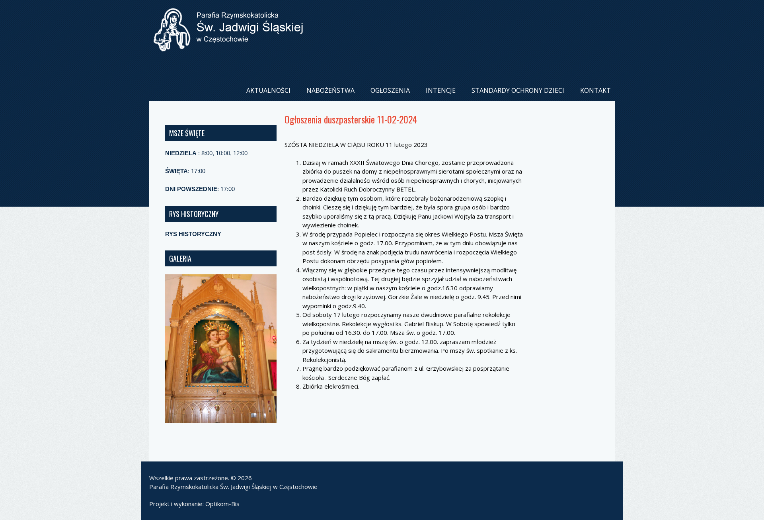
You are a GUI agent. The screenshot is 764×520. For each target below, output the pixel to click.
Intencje (441, 90)
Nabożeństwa (330, 90)
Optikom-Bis (222, 504)
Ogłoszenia (390, 90)
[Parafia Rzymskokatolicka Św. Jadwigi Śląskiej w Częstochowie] (228, 45)
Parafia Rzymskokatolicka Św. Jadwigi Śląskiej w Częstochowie (233, 487)
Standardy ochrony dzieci (518, 90)
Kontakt (595, 90)
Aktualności (268, 90)
